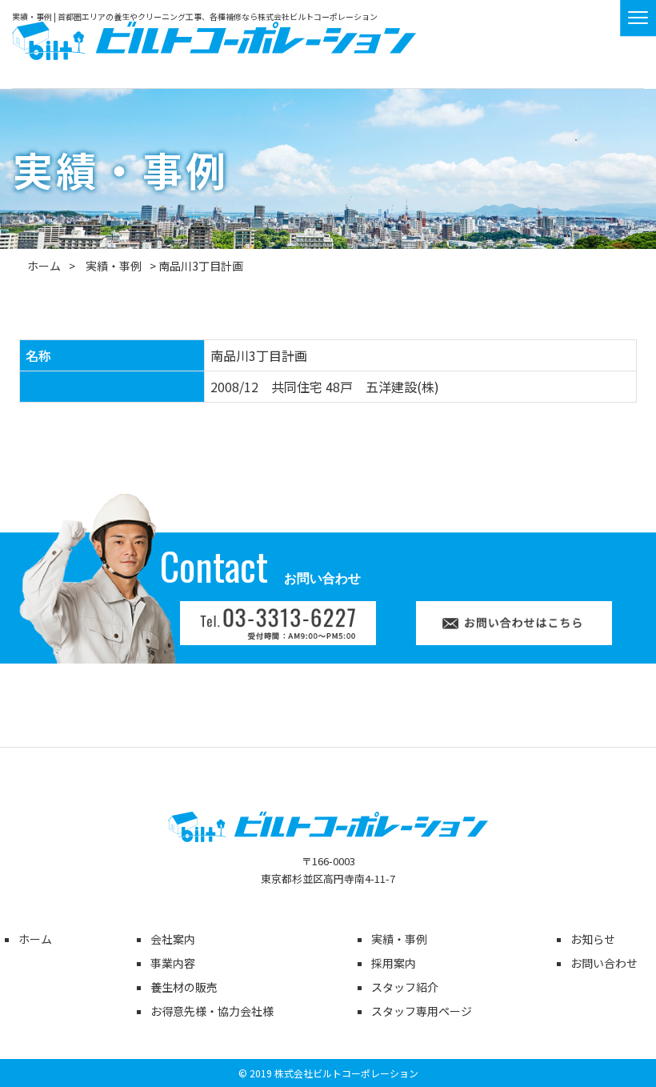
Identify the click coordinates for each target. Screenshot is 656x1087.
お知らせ (592, 939)
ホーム (44, 266)
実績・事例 (114, 266)
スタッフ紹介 (404, 987)
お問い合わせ (604, 963)
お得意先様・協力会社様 (212, 1011)
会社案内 (172, 939)
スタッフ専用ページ (421, 1011)
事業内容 (172, 963)
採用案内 (393, 963)
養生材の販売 (184, 987)
